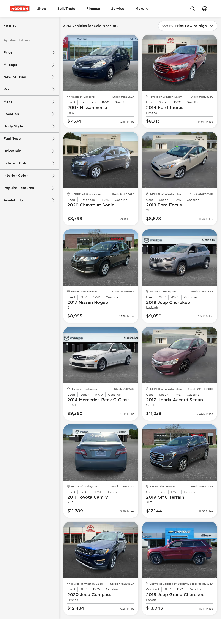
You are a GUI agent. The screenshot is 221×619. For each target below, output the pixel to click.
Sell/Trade (66, 8)
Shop (41, 8)
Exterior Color (16, 163)
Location (11, 114)
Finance (93, 8)
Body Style (13, 126)
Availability (13, 200)
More (139, 8)
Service (117, 8)
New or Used (14, 77)
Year (7, 89)
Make (8, 101)
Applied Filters (16, 40)
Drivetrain (12, 151)
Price (8, 52)
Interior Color (15, 175)
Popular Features (18, 188)
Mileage (10, 65)
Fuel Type (12, 138)
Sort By (167, 26)
